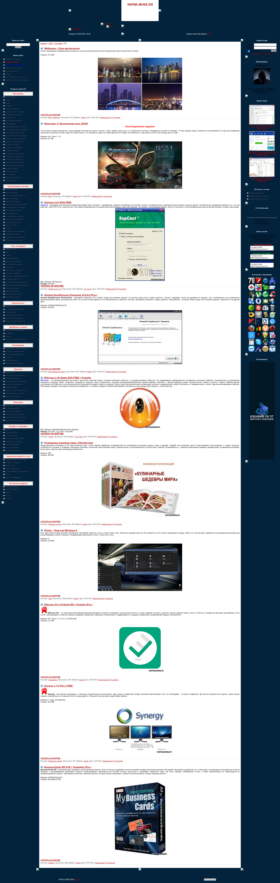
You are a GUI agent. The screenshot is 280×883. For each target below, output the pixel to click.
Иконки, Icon (10, 465)
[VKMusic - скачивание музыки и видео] (272, 351)
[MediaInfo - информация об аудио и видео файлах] (258, 324)
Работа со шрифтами (14, 142)
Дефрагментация (12, 201)
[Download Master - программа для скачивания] (272, 304)
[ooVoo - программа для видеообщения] (265, 331)
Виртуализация (11, 192)
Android (8, 429)
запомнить (254, 51)
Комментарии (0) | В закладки (110, 117)
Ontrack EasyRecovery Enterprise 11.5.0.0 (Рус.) (70, 295)
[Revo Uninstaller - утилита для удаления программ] (272, 338)
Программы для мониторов (16, 130)
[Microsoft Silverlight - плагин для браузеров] (272, 324)
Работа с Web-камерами (15, 139)
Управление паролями (14, 162)
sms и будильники (12, 450)
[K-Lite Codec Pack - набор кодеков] (272, 317)
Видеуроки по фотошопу (15, 405)
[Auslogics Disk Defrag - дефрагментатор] (258, 290)
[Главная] (105, 24)
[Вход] (109, 26)
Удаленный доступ (13, 291)
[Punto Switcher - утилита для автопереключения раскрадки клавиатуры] (258, 338)
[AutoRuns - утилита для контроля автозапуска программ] (272, 290)
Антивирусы (10, 306)
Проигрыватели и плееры (15, 136)
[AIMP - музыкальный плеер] (265, 283)
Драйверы (9, 333)
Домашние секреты (13, 396)
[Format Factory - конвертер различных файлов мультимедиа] (265, 310)
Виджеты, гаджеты (12, 462)
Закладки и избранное (14, 270)
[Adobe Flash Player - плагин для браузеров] (258, 283)
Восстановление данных (15, 195)
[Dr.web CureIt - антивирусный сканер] (251, 310)
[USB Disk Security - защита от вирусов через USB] (258, 351)
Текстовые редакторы (14, 159)
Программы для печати (15, 133)
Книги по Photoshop (13, 411)
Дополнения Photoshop (14, 420)
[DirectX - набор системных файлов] (265, 304)
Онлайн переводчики (14, 354)
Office (7, 492)
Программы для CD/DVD (15, 127)
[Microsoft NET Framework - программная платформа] (265, 324)
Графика (8, 106)
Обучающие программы (15, 375)
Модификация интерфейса (16, 459)
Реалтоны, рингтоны (13, 441)
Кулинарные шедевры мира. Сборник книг (68, 442)
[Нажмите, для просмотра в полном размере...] (140, 109)
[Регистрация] (75, 29)
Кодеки (8, 336)
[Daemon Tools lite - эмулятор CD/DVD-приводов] (258, 304)
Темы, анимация (12, 447)
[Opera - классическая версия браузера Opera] (272, 331)
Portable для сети (12, 297)
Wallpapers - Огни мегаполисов (62, 48)
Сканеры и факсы (12, 144)
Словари (8, 357)
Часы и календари (12, 477)
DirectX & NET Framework (15, 339)
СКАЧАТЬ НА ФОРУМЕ (50, 115)
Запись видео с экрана (14, 112)
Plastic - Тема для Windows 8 (60, 530)
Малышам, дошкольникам (16, 390)
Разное (8, 498)
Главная (43, 43)
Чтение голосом (11, 171)
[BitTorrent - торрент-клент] (265, 297)
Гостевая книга (11, 71)
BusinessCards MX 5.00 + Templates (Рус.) (67, 767)
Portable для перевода (14, 363)
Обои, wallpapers (12, 468)
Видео (7, 103)
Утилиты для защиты (14, 315)
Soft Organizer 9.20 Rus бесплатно (262, 180)
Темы (7, 474)
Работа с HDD (11, 225)
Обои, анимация (12, 444)
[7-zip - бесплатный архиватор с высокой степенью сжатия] (251, 283)
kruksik (83, 117)
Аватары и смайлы (13, 261)
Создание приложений (14, 154)
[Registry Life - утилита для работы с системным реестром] (265, 338)
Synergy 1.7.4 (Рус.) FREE (58, 686)
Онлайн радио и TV (13, 279)
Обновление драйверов (15, 330)
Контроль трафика (12, 273)
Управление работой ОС (15, 237)
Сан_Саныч (88, 289)
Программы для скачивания (17, 285)
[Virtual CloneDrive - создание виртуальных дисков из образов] (265, 351)
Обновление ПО (12, 213)
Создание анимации (13, 148)
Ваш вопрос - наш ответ (15, 77)
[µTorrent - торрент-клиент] (258, 297)
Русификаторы (11, 360)
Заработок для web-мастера (17, 80)
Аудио (7, 100)
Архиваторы (10, 97)
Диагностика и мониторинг (16, 204)
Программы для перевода (16, 348)
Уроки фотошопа (12, 408)
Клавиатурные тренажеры (16, 381)
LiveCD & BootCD (12, 489)
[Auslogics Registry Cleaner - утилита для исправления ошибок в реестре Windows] (265, 290)
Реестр (8, 228)
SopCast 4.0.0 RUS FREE (57, 202)
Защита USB (10, 312)
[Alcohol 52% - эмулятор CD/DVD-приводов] (272, 283)
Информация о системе (15, 207)
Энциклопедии (11, 387)
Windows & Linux (12, 486)
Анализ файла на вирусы (259, 196)
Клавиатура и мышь (13, 115)
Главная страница (12, 59)
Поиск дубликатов (12, 222)
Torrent (8, 255)
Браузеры (9, 267)
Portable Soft (10, 180)
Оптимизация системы (14, 216)
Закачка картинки (256, 193)
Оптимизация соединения (16, 282)
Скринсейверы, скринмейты (17, 471)
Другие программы (13, 177)
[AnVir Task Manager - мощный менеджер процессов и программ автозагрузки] (251, 290)
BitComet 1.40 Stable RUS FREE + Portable (67, 377)
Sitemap (78, 879)
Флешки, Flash (11, 168)
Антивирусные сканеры (15, 309)
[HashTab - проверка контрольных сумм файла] (258, 317)
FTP (7, 252)
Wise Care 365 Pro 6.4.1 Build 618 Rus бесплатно (262, 154)
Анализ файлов (11, 189)
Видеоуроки (10, 372)
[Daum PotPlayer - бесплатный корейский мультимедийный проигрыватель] (251, 338)
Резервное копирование (15, 231)
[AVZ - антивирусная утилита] (251, 297)
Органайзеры (10, 124)
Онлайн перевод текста (258, 199)
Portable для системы (14, 240)
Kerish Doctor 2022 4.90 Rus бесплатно (262, 127)
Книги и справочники (13, 384)
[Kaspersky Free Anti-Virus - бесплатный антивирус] (251, 324)
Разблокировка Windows (15, 321)
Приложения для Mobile (14, 438)
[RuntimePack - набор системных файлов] (251, 344)
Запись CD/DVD (12, 109)
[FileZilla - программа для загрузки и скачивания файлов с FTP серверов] (258, 310)
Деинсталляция (11, 198)
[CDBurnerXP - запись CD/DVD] (251, 304)
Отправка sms (11, 435)
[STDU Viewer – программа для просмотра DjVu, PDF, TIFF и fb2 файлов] (272, 344)
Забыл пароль (257, 53)
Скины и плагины (12, 288)
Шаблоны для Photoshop (15, 417)
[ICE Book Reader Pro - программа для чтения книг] (265, 317)
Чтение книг (10, 174)
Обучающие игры (12, 378)
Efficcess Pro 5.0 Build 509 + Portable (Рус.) (68, 604)
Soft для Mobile (11, 432)
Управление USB (12, 234)
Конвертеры (10, 118)
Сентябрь (58, 43)
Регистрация (267, 53)
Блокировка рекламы (14, 264)
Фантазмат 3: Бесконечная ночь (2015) (66, 123)
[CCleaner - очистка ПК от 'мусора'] (272, 297)
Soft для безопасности (14, 318)
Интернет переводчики (14, 351)
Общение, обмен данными (16, 276)
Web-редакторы (11, 258)
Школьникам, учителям (15, 393)
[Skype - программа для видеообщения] (258, 344)
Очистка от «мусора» (14, 219)
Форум (8, 74)
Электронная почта (13, 294)
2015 (50, 43)
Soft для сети (10, 249)
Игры (7, 495)
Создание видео (12, 150)
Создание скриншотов (14, 156)
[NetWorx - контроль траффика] (258, 331)
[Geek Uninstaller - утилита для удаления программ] (272, 310)
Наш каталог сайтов (13, 68)
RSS (209, 34)
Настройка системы (13, 210)
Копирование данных (14, 121)
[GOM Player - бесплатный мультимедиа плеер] (251, 317)
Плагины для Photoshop (15, 414)
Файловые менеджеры (14, 165)
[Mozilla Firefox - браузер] (251, 331)
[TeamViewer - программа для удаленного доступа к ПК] (251, 351)
